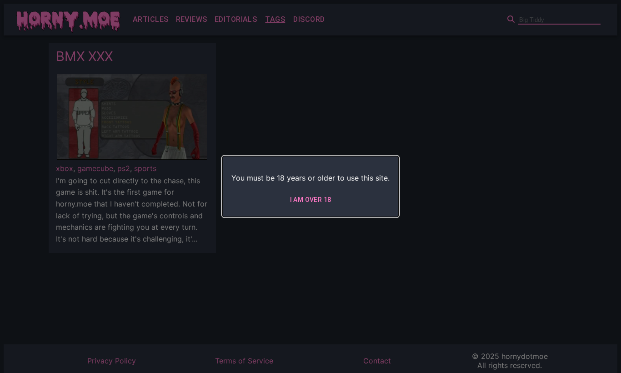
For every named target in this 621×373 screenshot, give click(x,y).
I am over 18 (310, 199)
